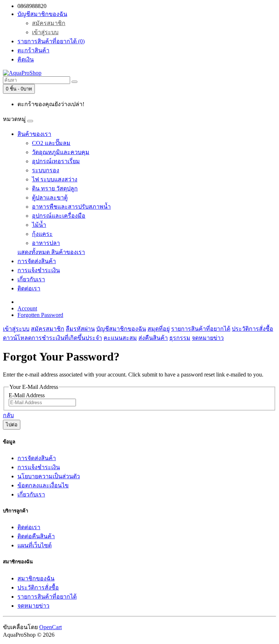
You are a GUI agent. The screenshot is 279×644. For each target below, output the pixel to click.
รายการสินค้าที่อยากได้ (200, 329)
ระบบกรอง (45, 170)
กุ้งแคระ (42, 234)
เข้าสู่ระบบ (45, 32)
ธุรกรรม (179, 338)
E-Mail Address (27, 395)
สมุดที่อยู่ (158, 329)
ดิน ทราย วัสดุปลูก (55, 188)
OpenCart (50, 627)
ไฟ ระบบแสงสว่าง (54, 179)
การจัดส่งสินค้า (36, 261)
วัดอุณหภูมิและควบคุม (60, 152)
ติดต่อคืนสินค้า (36, 536)
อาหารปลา (46, 243)
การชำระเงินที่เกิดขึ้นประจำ (67, 338)
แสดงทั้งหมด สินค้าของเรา (51, 252)
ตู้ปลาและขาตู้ (50, 197)
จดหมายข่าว (208, 338)
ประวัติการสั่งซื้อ (252, 329)
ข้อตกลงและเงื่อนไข (43, 485)
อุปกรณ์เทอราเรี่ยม (56, 161)
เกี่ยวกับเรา (31, 279)
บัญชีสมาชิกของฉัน (121, 329)
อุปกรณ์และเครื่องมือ (58, 216)
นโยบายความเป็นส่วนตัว (48, 476)
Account (27, 308)
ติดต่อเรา (28, 288)
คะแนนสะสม (120, 338)
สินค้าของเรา (34, 134)
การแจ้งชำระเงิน (38, 270)
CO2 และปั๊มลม (51, 143)
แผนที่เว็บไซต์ (34, 545)
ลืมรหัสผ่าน (80, 329)
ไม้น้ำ (39, 225)
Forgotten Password (40, 315)
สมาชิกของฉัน (35, 578)
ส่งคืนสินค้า (153, 338)
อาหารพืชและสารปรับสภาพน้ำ (71, 207)
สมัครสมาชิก (48, 23)
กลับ (8, 415)
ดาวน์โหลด (17, 338)
